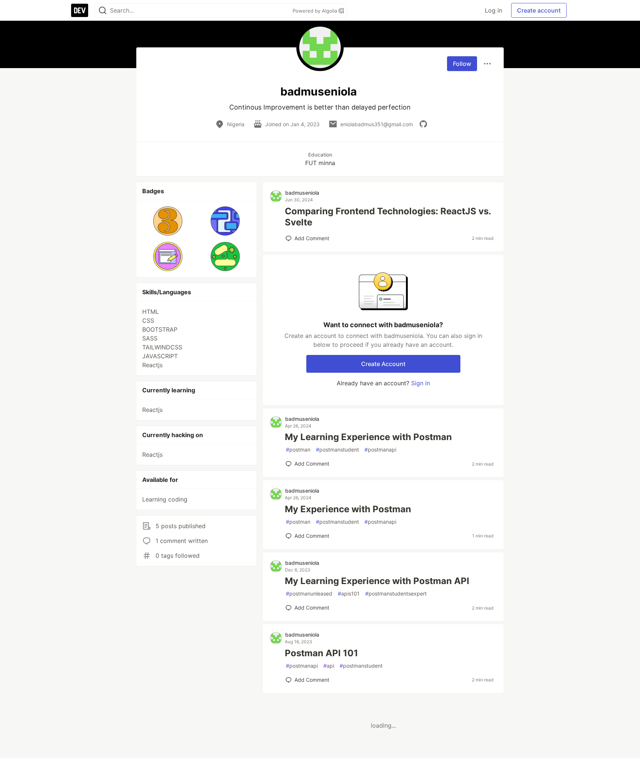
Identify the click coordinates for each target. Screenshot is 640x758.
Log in (493, 10)
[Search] (102, 10)
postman (298, 449)
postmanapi (380, 449)
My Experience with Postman (348, 509)
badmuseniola (302, 193)
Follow (462, 63)
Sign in (420, 383)
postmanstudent (337, 449)
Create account (539, 10)
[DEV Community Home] (79, 10)
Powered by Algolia (316, 11)
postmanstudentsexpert (396, 593)
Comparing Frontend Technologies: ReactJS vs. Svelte (388, 217)
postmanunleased (309, 593)
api (328, 666)
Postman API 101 (321, 653)
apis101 (349, 593)
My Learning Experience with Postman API (377, 581)
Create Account (383, 364)
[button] (168, 221)
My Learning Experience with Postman (368, 437)
